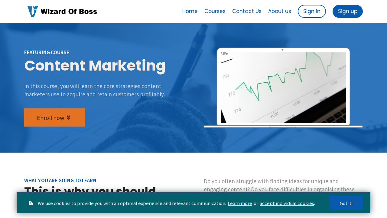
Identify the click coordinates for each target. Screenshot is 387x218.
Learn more (240, 203)
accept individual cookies (287, 203)
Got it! (346, 203)
